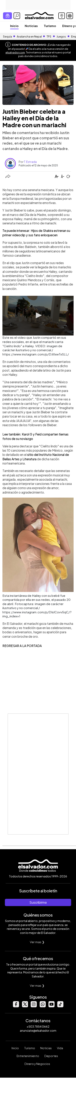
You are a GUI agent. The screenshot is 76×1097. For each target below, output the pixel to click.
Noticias (31, 26)
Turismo (50, 26)
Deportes (51, 1056)
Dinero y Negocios (37, 1064)
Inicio (14, 26)
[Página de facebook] (16, 1006)
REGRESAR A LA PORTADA (22, 646)
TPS (49, 36)
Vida (60, 1048)
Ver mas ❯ (37, 942)
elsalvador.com (15, 52)
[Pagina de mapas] (61, 16)
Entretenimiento (28, 1056)
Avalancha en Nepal (29, 36)
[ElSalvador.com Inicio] (39, 15)
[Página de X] (24, 1006)
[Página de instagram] (33, 1006)
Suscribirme (38, 902)
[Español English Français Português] (69, 16)
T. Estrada (30, 162)
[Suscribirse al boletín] (7, 15)
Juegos (61, 36)
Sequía (7, 36)
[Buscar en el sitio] (17, 16)
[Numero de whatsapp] (42, 1006)
